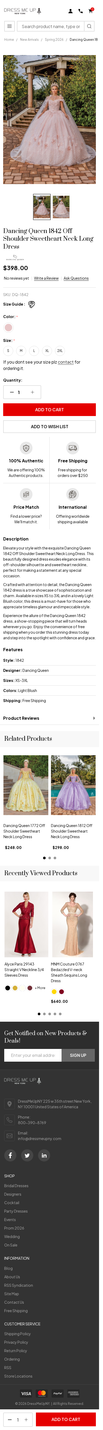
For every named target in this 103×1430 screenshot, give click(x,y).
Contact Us (14, 1302)
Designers (12, 1194)
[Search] (89, 26)
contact (66, 362)
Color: (10, 316)
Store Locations (18, 1376)
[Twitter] (27, 1155)
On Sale (10, 1245)
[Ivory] (22, 988)
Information (16, 1258)
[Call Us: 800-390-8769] (80, 11)
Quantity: (12, 380)
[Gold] (15, 988)
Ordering (12, 1359)
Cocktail (11, 1202)
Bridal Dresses (16, 1185)
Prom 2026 (14, 1228)
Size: (9, 340)
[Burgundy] (61, 992)
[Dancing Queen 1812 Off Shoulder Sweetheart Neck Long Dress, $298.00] (25, 785)
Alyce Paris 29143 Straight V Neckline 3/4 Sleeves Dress (24, 970)
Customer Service (22, 1323)
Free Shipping (16, 1310)
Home (9, 40)
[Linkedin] (44, 1155)
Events (10, 1219)
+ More (40, 988)
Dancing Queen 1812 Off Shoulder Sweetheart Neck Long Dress (24, 831)
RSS (7, 1367)
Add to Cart (49, 409)
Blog (8, 1268)
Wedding (12, 1236)
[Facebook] (10, 1155)
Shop (9, 1175)
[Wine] (30, 988)
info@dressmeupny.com (39, 1138)
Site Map (11, 1293)
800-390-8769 (32, 1122)
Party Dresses (16, 1211)
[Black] (7, 988)
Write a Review (46, 278)
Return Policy (15, 1350)
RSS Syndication (18, 1285)
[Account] (70, 11)
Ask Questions (76, 278)
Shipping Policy (17, 1333)
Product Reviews (21, 718)
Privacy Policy (16, 1342)
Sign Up (78, 1055)
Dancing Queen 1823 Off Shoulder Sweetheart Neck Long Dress (72, 831)
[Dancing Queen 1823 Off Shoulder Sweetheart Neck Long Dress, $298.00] (73, 785)
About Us (12, 1276)
